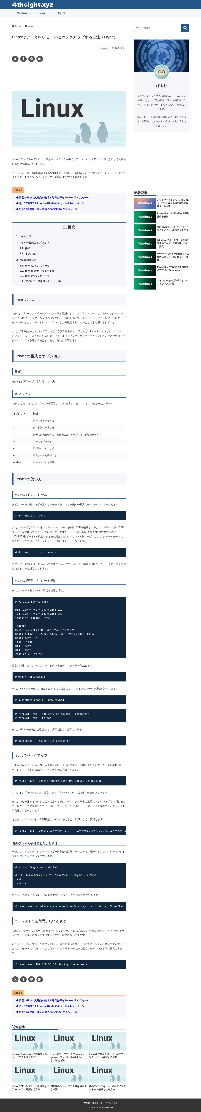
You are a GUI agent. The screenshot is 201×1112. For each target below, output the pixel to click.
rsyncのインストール (37, 265)
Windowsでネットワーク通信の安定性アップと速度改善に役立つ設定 (173, 243)
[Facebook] (23, 59)
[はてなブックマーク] (39, 59)
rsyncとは (25, 236)
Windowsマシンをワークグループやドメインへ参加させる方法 (173, 228)
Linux (42, 13)
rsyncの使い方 (28, 260)
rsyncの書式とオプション (34, 242)
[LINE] (31, 59)
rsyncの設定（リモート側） (41, 270)
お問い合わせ (112, 1103)
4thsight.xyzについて (93, 1103)
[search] (185, 28)
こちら (154, 121)
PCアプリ (63, 13)
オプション (32, 253)
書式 (28, 248)
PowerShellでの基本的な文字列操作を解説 (173, 215)
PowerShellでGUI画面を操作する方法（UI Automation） (172, 268)
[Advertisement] (69, 76)
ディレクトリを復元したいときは (44, 281)
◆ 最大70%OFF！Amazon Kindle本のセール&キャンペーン (50, 203)
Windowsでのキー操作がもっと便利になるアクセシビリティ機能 (173, 256)
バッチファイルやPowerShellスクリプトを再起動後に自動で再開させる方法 (173, 203)
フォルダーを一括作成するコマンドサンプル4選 (172, 282)
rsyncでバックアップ (37, 276)
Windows (22, 13)
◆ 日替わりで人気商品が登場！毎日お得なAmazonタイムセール (52, 197)
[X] (15, 59)
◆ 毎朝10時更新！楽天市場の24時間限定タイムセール (47, 209)
